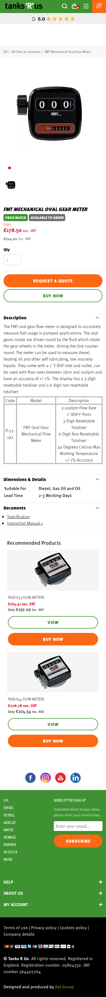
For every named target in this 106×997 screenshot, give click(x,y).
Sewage (10, 837)
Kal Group (64, 986)
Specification (18, 516)
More (8, 859)
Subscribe (78, 841)
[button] (9, 168)
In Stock (10, 852)
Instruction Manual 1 (25, 523)
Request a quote (53, 281)
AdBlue (9, 822)
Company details (19, 934)
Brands (10, 844)
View (53, 622)
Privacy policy (44, 927)
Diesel (9, 807)
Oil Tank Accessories (25, 51)
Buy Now (53, 295)
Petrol (9, 815)
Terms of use (16, 927)
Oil (5, 51)
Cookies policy (73, 927)
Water (8, 829)
